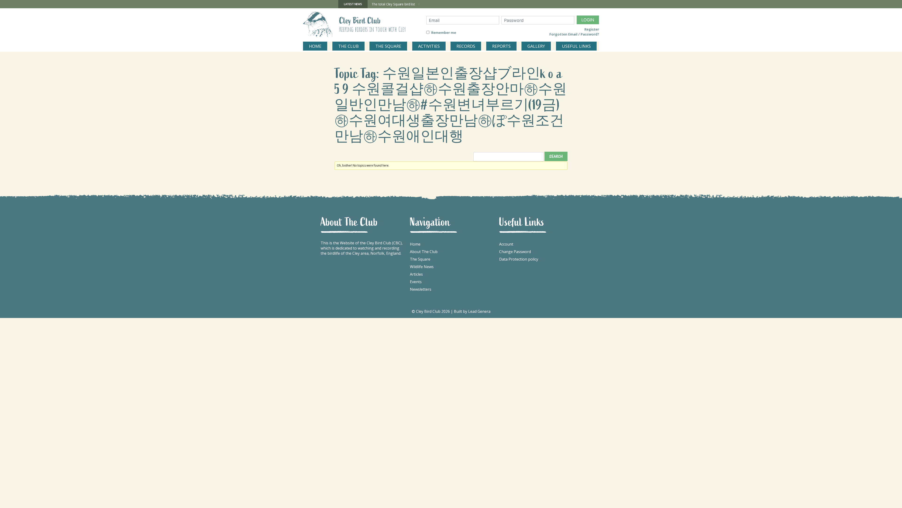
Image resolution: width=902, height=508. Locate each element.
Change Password (515, 252)
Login (587, 19)
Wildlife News (422, 267)
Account (506, 244)
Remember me (443, 32)
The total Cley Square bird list (393, 4)
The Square (420, 259)
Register (591, 29)
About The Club (424, 252)
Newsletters (420, 289)
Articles (416, 274)
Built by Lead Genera (472, 311)
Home (415, 244)
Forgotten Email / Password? (574, 34)
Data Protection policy (518, 259)
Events (416, 282)
